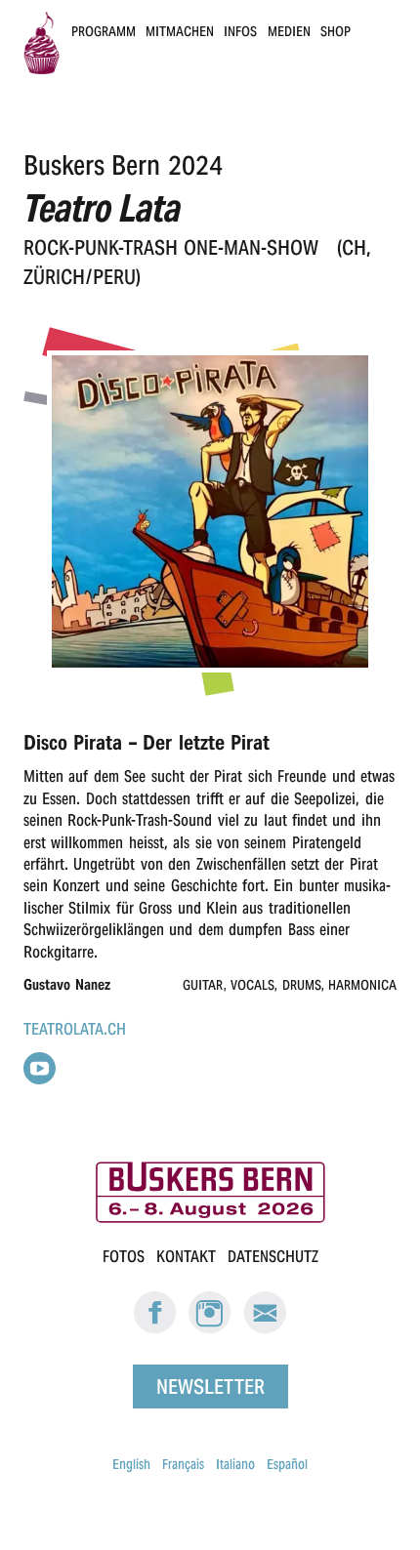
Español (287, 1464)
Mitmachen (180, 31)
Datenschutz (273, 1256)
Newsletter (210, 1385)
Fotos (124, 1256)
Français (183, 1464)
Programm (103, 31)
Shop (335, 31)
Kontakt (186, 1256)
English (131, 1464)
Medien (289, 31)
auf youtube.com (39, 1068)
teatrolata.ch (74, 1029)
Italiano (235, 1464)
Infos (240, 31)
